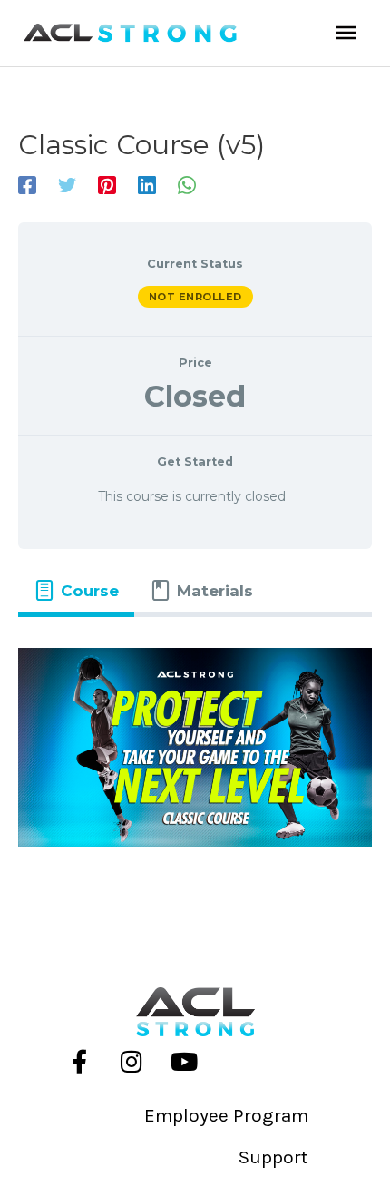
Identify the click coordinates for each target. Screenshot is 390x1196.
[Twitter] (67, 185)
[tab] (76, 590)
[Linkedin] (147, 185)
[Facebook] (27, 185)
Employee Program (226, 1115)
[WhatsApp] (187, 185)
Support (273, 1157)
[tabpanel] (195, 747)
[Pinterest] (107, 185)
